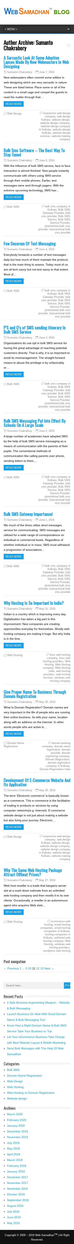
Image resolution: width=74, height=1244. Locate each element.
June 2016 (14, 1217)
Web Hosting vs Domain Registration (31, 1092)
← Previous (11, 968)
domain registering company (58, 754)
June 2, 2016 (46, 430)
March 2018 (15, 1160)
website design (60, 119)
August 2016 (15, 1205)
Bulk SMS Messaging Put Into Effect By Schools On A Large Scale (35, 422)
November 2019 (17, 1137)
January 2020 (16, 1125)
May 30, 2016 (47, 701)
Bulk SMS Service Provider (60, 221)
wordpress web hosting (56, 950)
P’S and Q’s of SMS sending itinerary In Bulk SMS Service (35, 329)
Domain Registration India (55, 769)
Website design (17, 1098)
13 (42, 968)
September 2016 (18, 1200)
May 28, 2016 (47, 790)
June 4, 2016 (46, 249)
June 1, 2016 (46, 519)
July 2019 (13, 1142)
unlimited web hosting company (56, 939)
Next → (49, 968)
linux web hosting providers (56, 659)
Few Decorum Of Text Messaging (30, 243)
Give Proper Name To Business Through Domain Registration (35, 694)
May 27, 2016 (47, 880)
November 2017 (17, 1183)
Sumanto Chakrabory (19, 72)
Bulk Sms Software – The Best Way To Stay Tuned (34, 152)
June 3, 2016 (46, 337)
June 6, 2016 (46, 160)
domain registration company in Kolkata (58, 764)
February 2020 (16, 1120)
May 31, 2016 (47, 608)
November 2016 (17, 1188)
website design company (54, 123)
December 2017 (17, 1177)
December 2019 (17, 1131)
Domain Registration (57, 759)
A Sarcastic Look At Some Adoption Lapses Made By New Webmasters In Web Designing (36, 61)
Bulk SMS (13, 206)
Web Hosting (14, 655)
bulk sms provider (55, 214)
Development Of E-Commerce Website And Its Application (37, 782)
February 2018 (16, 1165)
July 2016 (13, 1211)
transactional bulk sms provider (59, 231)
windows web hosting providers (59, 946)
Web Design (14, 113)
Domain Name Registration (14, 744)
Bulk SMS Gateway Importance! (28, 514)
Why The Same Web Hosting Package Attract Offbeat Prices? (33, 872)
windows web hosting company (60, 679)
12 (37, 968)
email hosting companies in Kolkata (57, 929)
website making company (61, 138)
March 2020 (15, 1114)
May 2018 (13, 1148)
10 (29, 968)
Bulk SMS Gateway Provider (56, 211)
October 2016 (16, 1194)
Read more (14, 103)
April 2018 (13, 1154)
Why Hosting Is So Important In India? (34, 603)
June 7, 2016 (46, 72)
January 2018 (16, 1171)
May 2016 (13, 1223)
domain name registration (58, 748)
